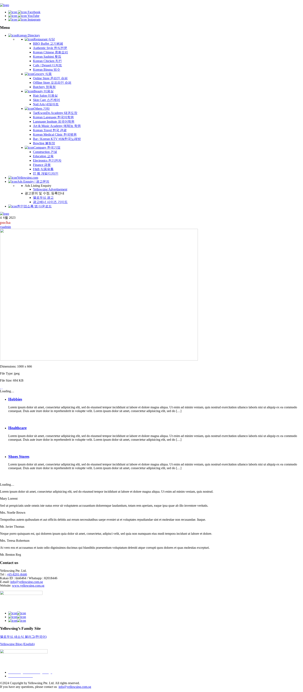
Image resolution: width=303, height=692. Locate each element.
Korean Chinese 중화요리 (50, 52)
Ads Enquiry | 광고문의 (33, 181)
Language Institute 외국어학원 (53, 121)
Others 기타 (42, 108)
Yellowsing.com (27, 177)
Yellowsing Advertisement (50, 189)
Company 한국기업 (47, 147)
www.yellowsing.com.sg (28, 585)
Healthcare (17, 428)
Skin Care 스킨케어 (46, 100)
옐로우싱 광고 (43, 197)
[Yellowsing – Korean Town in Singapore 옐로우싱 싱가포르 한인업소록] (4, 5)
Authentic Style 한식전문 (50, 48)
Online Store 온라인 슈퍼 (50, 78)
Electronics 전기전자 (47, 160)
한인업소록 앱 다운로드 (34, 206)
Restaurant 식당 (44, 39)
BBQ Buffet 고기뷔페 (48, 43)
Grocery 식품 (43, 74)
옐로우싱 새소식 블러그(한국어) (23, 636)
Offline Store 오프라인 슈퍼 (52, 82)
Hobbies (15, 399)
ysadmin (5, 227)
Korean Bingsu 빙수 (46, 69)
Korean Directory (28, 35)
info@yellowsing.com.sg (26, 582)
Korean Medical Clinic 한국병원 (55, 134)
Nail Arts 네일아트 (46, 104)
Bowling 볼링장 (44, 143)
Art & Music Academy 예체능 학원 (57, 126)
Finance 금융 (42, 165)
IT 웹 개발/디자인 (45, 173)
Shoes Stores (18, 456)
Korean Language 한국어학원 (53, 117)
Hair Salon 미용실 (45, 95)
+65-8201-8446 (17, 574)
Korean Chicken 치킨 (47, 61)
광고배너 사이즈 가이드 (50, 202)
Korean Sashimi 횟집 (47, 56)
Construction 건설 (45, 152)
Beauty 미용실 (44, 91)
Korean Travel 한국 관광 (50, 130)
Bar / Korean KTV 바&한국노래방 (57, 139)
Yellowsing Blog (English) (17, 644)
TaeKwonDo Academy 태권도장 (55, 113)
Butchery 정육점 (44, 87)
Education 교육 (43, 156)
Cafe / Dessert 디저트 (47, 65)
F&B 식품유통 (43, 169)
